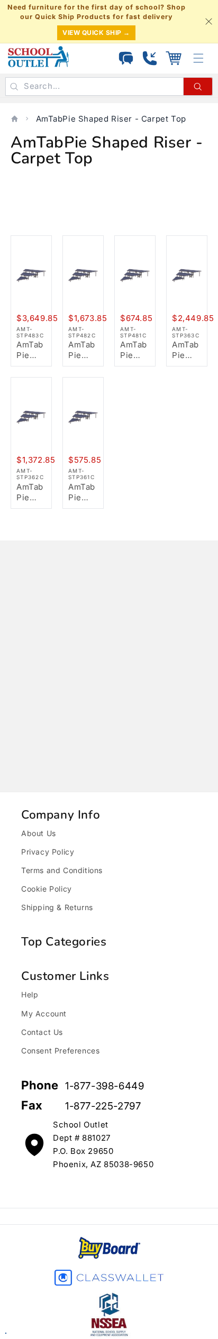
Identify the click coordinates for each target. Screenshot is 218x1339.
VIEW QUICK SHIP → (96, 32)
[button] (173, 58)
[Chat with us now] (126, 58)
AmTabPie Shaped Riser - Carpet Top (111, 119)
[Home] (15, 119)
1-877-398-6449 (104, 1086)
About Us (38, 833)
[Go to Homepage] (38, 56)
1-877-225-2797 (103, 1106)
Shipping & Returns (57, 907)
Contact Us (42, 1032)
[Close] (208, 21)
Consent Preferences (60, 1050)
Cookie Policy (46, 888)
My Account (44, 1013)
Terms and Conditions (62, 870)
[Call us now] (150, 58)
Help (29, 994)
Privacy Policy (47, 851)
